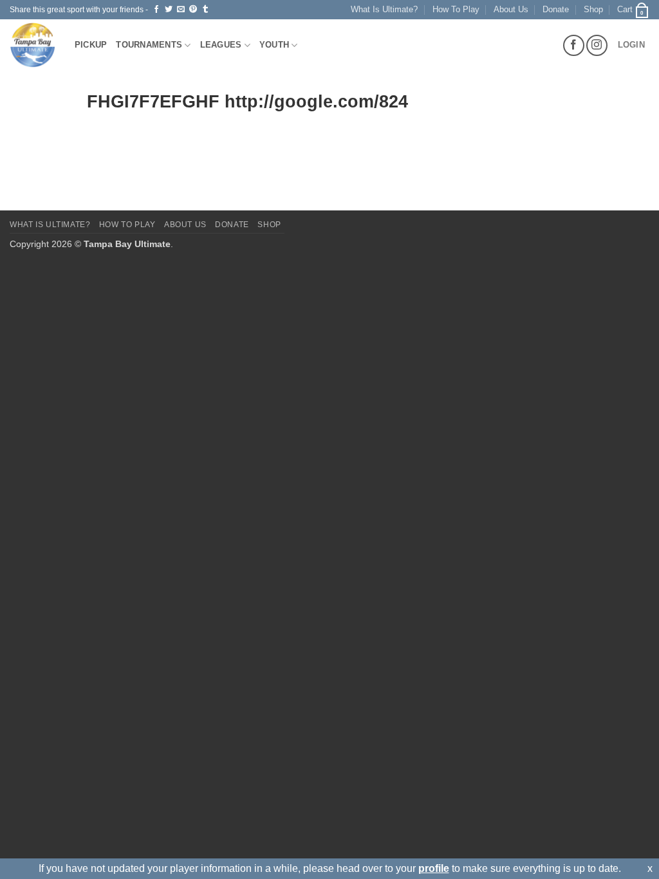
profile (433, 868)
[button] (633, 9)
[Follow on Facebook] (573, 45)
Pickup (91, 45)
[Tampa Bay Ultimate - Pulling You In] (32, 45)
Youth (274, 45)
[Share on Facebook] (156, 9)
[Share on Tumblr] (205, 9)
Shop (593, 9)
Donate (556, 9)
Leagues (221, 45)
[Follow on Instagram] (597, 45)
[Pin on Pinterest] (193, 9)
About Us (511, 9)
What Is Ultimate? (384, 9)
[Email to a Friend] (181, 9)
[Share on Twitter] (168, 9)
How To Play (455, 9)
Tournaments (149, 45)
